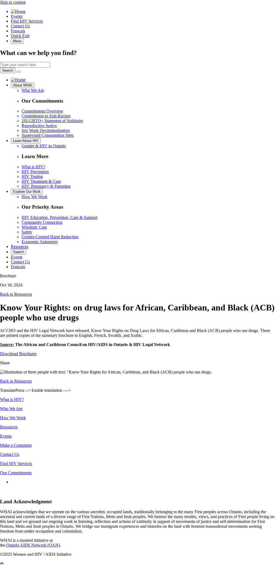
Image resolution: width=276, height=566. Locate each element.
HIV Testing (32, 176)
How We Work (34, 196)
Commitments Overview (42, 111)
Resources (19, 246)
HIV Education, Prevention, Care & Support (59, 217)
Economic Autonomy (40, 241)
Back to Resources (16, 294)
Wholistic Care (34, 227)
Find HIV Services (27, 21)
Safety (27, 232)
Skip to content (13, 2)
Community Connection (42, 222)
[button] (2, 563)
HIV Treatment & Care (41, 181)
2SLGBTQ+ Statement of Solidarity (52, 120)
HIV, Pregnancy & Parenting (46, 186)
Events (16, 16)
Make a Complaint (16, 445)
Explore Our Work (27, 192)
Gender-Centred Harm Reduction (50, 237)
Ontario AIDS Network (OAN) (32, 545)
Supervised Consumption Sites (48, 135)
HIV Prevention (35, 171)
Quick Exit (20, 35)
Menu (17, 41)
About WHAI (22, 85)
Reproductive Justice (39, 125)
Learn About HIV (26, 141)
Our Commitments (16, 472)
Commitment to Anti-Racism (46, 116)
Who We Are (33, 90)
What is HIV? (33, 167)
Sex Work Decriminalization (46, 130)
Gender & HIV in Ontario (44, 146)
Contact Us (20, 26)
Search (7, 70)
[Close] (18, 71)
